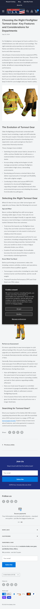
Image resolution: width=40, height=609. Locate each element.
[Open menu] (3, 11)
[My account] (32, 11)
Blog (19, 1)
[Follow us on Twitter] (7, 501)
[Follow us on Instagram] (11, 501)
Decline (19, 314)
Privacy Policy (17, 303)
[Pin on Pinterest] (13, 432)
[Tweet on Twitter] (17, 432)
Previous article (9, 445)
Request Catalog (10, 1)
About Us (19, 5)
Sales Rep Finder (28, 1)
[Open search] (27, 11)
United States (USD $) (9, 574)
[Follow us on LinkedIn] (15, 501)
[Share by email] (21, 432)
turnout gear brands (9, 420)
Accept (19, 309)
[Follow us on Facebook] (3, 501)
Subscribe (20, 479)
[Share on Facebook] (9, 432)
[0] (36, 11)
